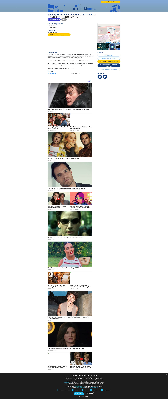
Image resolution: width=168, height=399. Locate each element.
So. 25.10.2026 (52, 73)
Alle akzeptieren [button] (78, 393)
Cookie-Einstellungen (81, 387)
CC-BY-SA (118, 42)
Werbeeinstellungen (78, 386)
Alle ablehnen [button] (90, 393)
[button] (84, 396)
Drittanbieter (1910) (68, 382)
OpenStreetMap (108, 42)
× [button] (166, 374)
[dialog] (84, 386)
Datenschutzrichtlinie (94, 387)
